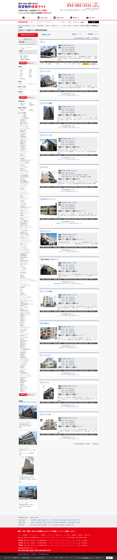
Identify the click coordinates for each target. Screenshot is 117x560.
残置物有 (23, 356)
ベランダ (23, 190)
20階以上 (23, 320)
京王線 (62, 47)
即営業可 (23, 354)
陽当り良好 (23, 121)
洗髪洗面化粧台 (24, 260)
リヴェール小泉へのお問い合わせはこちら (68, 438)
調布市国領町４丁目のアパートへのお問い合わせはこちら (68, 283)
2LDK (21, 73)
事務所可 (23, 131)
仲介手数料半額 (24, 177)
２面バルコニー (24, 210)
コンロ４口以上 (24, 249)
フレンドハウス (46, 71)
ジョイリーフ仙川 (24, 503)
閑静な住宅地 (24, 123)
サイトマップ (50, 535)
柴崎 (67, 80)
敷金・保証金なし (24, 56)
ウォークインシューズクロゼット (28, 281)
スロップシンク (24, 242)
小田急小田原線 (65, 176)
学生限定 (23, 146)
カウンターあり (24, 359)
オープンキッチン (25, 250)
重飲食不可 (23, 344)
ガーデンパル (45, 382)
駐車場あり (23, 315)
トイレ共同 (23, 269)
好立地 (22, 178)
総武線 (44, 522)
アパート (22, 47)
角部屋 (22, 325)
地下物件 (23, 366)
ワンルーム (23, 68)
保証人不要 (23, 130)
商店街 (22, 367)
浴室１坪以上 (24, 264)
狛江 (71, 176)
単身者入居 (23, 145)
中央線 (49, 522)
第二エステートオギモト (25, 422)
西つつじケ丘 (49, 520)
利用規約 (43, 535)
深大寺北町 (73, 520)
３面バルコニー (24, 212)
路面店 (22, 371)
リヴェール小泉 (46, 414)
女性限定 (23, 135)
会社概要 (25, 535)
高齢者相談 (23, 136)
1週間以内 (32, 105)
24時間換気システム (26, 207)
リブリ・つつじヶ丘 (24, 448)
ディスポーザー (24, 239)
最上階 (22, 322)
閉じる (109, 557)
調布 (67, 49)
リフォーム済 (24, 126)
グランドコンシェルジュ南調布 (27, 475)
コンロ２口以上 (24, 230)
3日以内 (22, 105)
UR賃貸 (22, 158)
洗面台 (22, 259)
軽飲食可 (23, 346)
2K (21, 72)
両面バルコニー (24, 213)
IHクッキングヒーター (26, 227)
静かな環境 (23, 180)
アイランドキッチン (26, 240)
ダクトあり (23, 350)
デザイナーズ (24, 125)
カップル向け (24, 167)
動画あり (32, 110)
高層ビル (23, 391)
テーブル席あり (24, 361)
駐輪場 (22, 218)
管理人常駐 (23, 141)
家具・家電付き (24, 222)
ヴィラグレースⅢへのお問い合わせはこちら (69, 159)
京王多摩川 (61, 525)
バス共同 (23, 267)
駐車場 (85, 537)
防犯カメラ (23, 309)
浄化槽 (22, 382)
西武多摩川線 (63, 522)
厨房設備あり (24, 357)
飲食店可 (23, 389)
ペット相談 (23, 115)
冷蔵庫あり (23, 232)
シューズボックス (25, 285)
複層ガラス (23, 305)
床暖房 (22, 275)
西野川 (69, 170)
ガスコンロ (23, 229)
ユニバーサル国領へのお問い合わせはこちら (69, 315)
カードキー (23, 153)
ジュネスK (45, 167)
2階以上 (23, 317)
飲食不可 (23, 347)
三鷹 (42, 525)
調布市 (66, 45)
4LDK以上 (22, 78)
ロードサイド (24, 369)
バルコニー (23, 192)
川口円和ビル (45, 323)
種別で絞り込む (28, 39)
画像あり (22, 110)
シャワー (23, 270)
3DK (21, 75)
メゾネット (23, 187)
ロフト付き (23, 185)
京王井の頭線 (55, 522)
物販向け (23, 379)
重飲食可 (23, 342)
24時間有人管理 (25, 310)
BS (21, 290)
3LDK (30, 75)
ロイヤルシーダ (46, 231)
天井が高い (23, 150)
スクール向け (24, 329)
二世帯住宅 (23, 148)
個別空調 (23, 386)
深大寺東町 (33, 520)
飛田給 (64, 520)
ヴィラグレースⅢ (47, 135)
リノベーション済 (25, 128)
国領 (67, 47)
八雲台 (60, 520)
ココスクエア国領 (47, 103)
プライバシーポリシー (34, 535)
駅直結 (22, 155)
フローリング (24, 183)
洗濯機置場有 (24, 224)
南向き (22, 324)
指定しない (23, 103)
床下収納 (23, 277)
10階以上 (23, 319)
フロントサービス (25, 312)
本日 (30, 103)
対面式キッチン (24, 237)
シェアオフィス (24, 374)
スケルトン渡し (24, 337)
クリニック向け (24, 334)
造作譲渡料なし (24, 372)
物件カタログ (88, 535)
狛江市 (66, 170)
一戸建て (22, 49)
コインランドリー (25, 217)
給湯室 (22, 215)
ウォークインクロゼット (27, 279)
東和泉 (55, 520)
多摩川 (39, 520)
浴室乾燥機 (23, 255)
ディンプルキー (24, 307)
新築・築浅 (20, 537)
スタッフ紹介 (67, 535)
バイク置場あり (24, 220)
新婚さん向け (24, 170)
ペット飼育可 (24, 116)
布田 (67, 51)
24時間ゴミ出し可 (25, 314)
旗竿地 (22, 339)
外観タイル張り (24, 225)
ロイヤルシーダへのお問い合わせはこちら (68, 251)
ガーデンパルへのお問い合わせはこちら (69, 406)
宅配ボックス (24, 302)
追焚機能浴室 (24, 254)
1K (30, 68)
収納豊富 (23, 287)
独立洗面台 (23, 272)
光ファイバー (24, 295)
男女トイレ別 (24, 387)
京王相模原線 (38, 522)
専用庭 (22, 188)
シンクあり (23, 362)
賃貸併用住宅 (24, 340)
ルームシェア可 (24, 163)
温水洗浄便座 (24, 257)
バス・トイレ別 (24, 252)
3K (30, 73)
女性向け (23, 168)
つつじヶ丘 (50, 525)
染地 (68, 520)
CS (21, 289)
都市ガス (23, 197)
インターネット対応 (26, 297)
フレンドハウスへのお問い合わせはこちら (68, 95)
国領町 (69, 45)
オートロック (24, 299)
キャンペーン (24, 173)
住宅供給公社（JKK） (26, 160)
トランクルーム (24, 284)
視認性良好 (23, 352)
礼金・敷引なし (24, 57)
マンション (29, 47)
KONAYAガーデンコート (49, 199)
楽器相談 (23, 120)
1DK (21, 70)
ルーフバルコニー (25, 193)
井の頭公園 (68, 525)
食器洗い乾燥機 (24, 234)
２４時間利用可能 (25, 349)
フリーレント (24, 151)
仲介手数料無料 (24, 175)
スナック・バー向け (26, 376)
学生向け (23, 165)
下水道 (22, 202)
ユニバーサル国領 (47, 291)
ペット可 (42, 537)
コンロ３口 (23, 247)
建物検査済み (24, 381)
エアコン (23, 274)
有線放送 (23, 294)
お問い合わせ (58, 535)
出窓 (22, 195)
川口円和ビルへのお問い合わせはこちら (69, 347)
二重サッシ (23, 205)
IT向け (22, 332)
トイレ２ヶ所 (24, 262)
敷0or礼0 (26, 537)
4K (21, 77)
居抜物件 (23, 335)
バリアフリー (24, 138)
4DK (30, 77)
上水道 (22, 200)
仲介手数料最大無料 (34, 537)
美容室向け (23, 377)
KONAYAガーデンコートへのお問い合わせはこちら (69, 223)
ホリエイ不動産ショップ (84, 10)
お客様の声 (80, 535)
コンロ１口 (23, 245)
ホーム (19, 535)
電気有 (22, 384)
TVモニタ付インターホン (27, 300)
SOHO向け (23, 330)
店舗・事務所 (79, 537)
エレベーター (24, 208)
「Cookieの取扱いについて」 (87, 557)
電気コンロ (23, 244)
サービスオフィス (25, 327)
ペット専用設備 (24, 118)
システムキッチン (25, 235)
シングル (47, 537)
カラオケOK (24, 364)
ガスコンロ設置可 (25, 162)
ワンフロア (23, 156)
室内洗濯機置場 (24, 182)
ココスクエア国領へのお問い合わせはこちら (69, 127)
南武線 (78, 522)
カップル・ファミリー (55, 537)
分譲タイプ (23, 140)
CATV (22, 292)
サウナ (22, 265)
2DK (30, 72)
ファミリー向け (24, 172)
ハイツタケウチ (46, 355)
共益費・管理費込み (25, 59)
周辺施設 (74, 535)
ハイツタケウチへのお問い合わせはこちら (68, 374)
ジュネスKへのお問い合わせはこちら (69, 191)
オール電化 (23, 203)
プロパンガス (24, 198)
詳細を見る (85, 63)
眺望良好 (23, 143)
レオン (43, 42)
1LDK (30, 70)
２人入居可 (23, 133)
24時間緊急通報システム (27, 304)
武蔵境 (55, 525)
